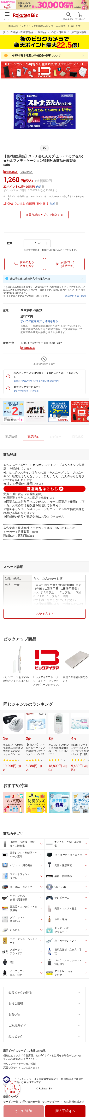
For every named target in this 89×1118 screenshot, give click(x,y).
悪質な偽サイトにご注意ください (22, 1067)
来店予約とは (72, 295)
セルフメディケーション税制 (19, 1063)
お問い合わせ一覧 (30, 1101)
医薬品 (42, 32)
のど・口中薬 (58, 32)
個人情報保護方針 (74, 1101)
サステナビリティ (52, 1101)
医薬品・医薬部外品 (22, 32)
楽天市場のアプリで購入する (44, 214)
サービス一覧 (10, 1101)
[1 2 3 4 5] (37, 243)
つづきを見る (43, 613)
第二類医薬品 (78, 32)
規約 (83, 295)
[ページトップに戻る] (83, 1104)
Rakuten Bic (25, 16)
